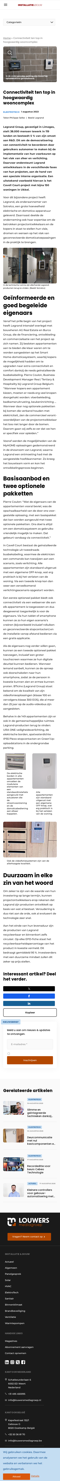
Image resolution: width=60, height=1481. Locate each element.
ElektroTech (11, 112)
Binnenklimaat (13, 1304)
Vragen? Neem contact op (27, 1236)
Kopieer (30, 1012)
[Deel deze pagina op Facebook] (29, 996)
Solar (8, 1280)
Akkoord (16, 1476)
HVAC (8, 1286)
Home (7, 38)
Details (35, 1475)
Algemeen (11, 1267)
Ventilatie (10, 1317)
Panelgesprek (13, 1273)
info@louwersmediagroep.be (25, 1440)
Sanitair (9, 1298)
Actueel (9, 1261)
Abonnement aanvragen (19, 1347)
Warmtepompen (14, 1323)
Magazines (11, 1341)
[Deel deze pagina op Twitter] (29, 988)
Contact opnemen (15, 1353)
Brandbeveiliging (15, 1310)
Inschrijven (30, 1060)
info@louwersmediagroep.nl (24, 1400)
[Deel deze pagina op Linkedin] (29, 1003)
